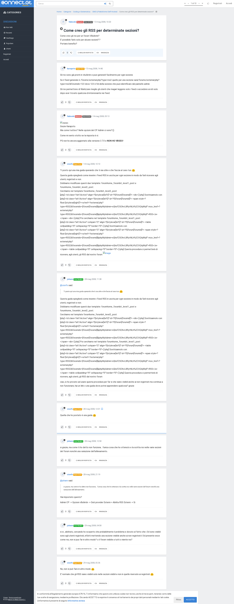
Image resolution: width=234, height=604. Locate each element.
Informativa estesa (76, 601)
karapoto (71, 69)
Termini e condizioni (15, 597)
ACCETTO (190, 600)
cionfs (70, 164)
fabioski (72, 22)
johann (70, 279)
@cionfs (64, 285)
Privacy (5, 597)
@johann (64, 480)
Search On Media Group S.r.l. (17, 599)
